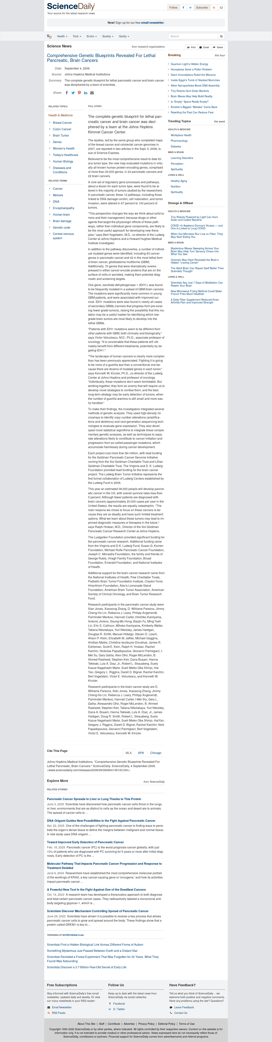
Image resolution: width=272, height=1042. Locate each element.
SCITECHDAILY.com (73, 935)
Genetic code (61, 227)
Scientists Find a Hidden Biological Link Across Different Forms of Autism (95, 944)
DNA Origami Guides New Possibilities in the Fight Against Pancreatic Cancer (101, 820)
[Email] (92, 93)
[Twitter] (73, 93)
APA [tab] (141, 753)
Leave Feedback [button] (184, 1007)
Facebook (119, 1003)
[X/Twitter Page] (190, 7)
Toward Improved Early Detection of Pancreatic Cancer (85, 842)
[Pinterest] (79, 93)
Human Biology (63, 161)
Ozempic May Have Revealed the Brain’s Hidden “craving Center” (195, 261)
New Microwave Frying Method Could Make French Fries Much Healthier (196, 292)
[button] (191, 47)
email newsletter (152, 22)
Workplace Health (181, 135)
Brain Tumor (61, 135)
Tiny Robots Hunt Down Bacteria (190, 91)
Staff (101, 1024)
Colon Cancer (62, 129)
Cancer (58, 188)
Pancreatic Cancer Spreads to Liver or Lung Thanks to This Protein (94, 799)
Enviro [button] (91, 36)
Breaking (174, 55)
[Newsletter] (221, 7)
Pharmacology (179, 140)
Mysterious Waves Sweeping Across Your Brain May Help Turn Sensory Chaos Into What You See (195, 251)
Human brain (61, 214)
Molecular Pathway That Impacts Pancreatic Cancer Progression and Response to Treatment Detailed (104, 865)
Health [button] (61, 36)
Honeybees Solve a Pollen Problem (191, 69)
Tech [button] (76, 36)
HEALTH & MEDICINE (179, 129)
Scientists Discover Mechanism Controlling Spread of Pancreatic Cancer (98, 911)
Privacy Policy (146, 1024)
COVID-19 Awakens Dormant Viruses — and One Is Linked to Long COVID (197, 227)
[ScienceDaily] (71, 6)
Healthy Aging (179, 181)
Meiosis (58, 195)
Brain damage (62, 221)
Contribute (114, 1024)
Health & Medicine (60, 115)
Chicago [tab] (155, 753)
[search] (221, 36)
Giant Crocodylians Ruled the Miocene (193, 75)
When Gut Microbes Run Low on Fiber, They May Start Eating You (197, 235)
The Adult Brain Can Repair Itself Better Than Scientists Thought (197, 269)
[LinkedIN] (85, 93)
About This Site (86, 1024)
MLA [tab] (129, 753)
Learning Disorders (182, 158)
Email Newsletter (62, 1007)
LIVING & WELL (176, 175)
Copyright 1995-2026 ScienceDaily (69, 1029)
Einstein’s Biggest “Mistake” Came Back (194, 107)
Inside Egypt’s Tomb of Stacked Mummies (195, 80)
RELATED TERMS (57, 180)
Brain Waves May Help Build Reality (191, 96)
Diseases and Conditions (62, 170)
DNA (56, 201)
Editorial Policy (166, 1024)
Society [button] (107, 36)
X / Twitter (119, 1009)
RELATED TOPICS (58, 106)
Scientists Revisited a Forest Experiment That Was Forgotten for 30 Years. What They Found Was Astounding (103, 959)
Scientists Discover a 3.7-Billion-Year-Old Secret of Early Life (86, 967)
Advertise (129, 1024)
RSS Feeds (58, 1013)
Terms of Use (187, 1024)
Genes (57, 142)
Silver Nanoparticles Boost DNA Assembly (195, 85)
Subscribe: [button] (202, 7)
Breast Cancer (62, 122)
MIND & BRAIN (176, 152)
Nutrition (176, 186)
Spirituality (177, 169)
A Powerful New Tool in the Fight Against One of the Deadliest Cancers (96, 889)
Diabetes (176, 146)
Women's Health (64, 148)
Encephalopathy (63, 208)
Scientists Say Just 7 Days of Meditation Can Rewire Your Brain (197, 284)
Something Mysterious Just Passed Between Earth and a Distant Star (92, 950)
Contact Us (180, 1013)
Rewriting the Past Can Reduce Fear (192, 112)
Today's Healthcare (65, 155)
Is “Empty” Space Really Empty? (190, 101)
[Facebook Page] (183, 7)
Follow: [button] (173, 7)
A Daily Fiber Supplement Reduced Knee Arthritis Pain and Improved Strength (195, 301)
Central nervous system (63, 236)
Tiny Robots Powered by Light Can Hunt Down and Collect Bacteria (194, 218)
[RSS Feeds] (214, 7)
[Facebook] (67, 93)
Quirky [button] (123, 36)
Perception (177, 163)
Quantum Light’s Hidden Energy (189, 64)
